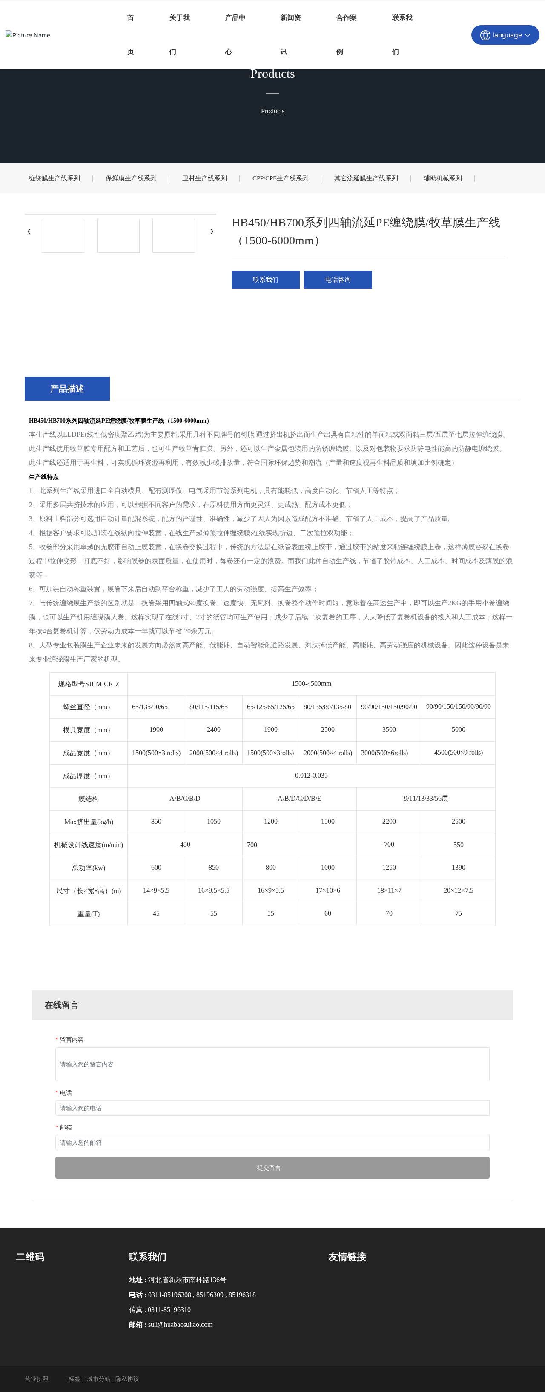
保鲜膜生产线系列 (131, 178)
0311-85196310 (169, 1309)
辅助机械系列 (443, 178)
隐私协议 (127, 1379)
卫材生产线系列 (204, 178)
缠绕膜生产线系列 (54, 178)
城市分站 (99, 1379)
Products (272, 73)
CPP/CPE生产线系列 (280, 178)
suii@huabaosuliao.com (180, 1324)
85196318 (242, 1294)
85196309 (210, 1294)
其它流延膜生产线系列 (366, 178)
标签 (74, 1379)
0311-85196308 (169, 1294)
